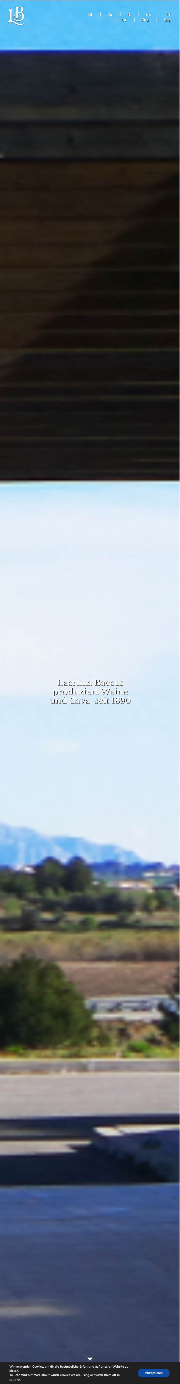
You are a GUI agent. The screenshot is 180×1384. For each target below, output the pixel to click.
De (148, 14)
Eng (145, 19)
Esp (167, 19)
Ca (123, 19)
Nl (90, 14)
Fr (168, 14)
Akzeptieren (154, 1373)
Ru (110, 14)
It (129, 14)
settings (15, 1379)
